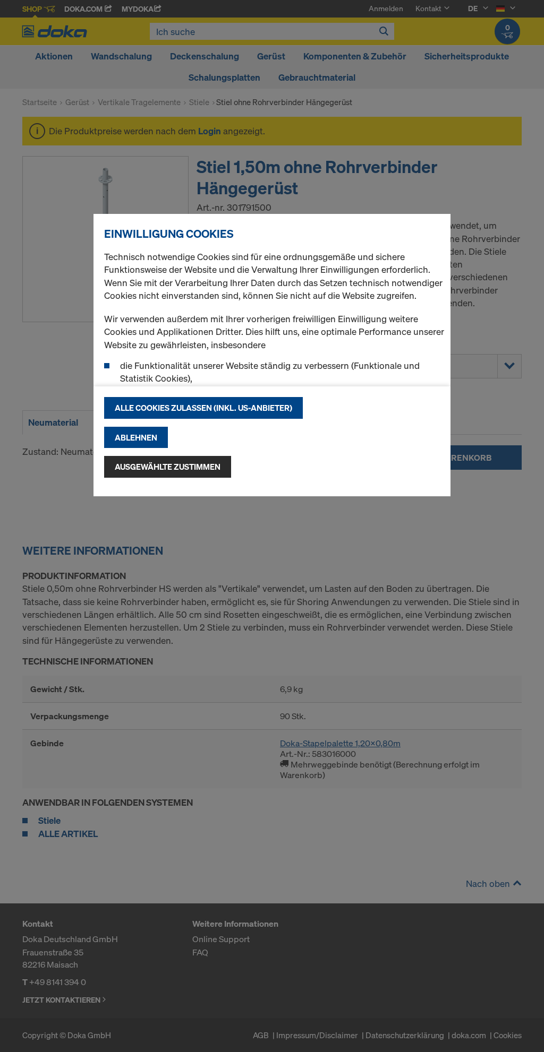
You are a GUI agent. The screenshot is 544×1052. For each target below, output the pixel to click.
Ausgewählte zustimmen (167, 466)
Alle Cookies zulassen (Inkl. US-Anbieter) (203, 407)
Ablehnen (136, 437)
